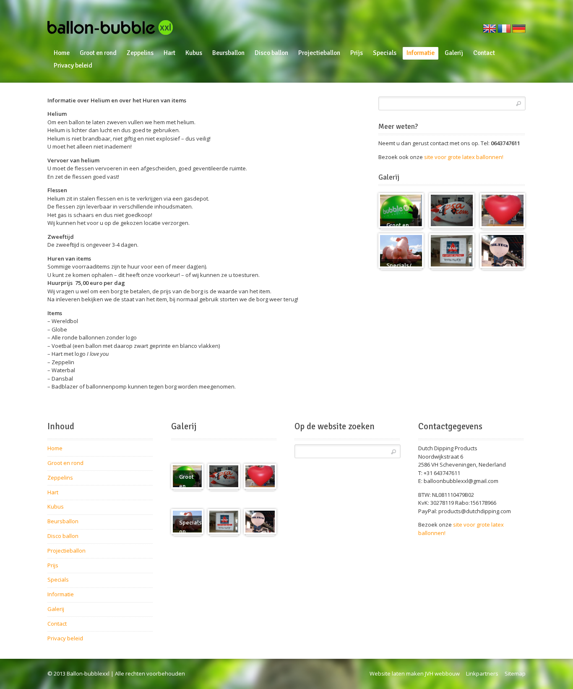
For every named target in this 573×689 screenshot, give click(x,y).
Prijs (356, 53)
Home (62, 53)
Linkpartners (482, 673)
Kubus (193, 53)
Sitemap (515, 673)
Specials (384, 53)
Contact (484, 53)
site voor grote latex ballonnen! (463, 157)
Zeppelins (140, 53)
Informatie (420, 53)
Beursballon (228, 53)
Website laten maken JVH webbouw (415, 673)
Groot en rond (98, 53)
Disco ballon (271, 53)
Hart (169, 53)
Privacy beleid (73, 65)
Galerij (454, 53)
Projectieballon (319, 53)
